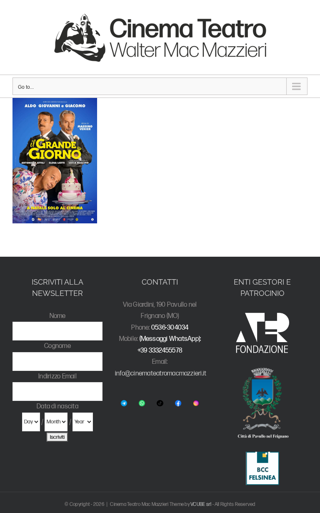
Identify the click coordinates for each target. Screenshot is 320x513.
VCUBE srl (200, 504)
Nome (58, 316)
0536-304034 (170, 328)
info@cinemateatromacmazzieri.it (160, 374)
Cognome (57, 346)
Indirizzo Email (57, 376)
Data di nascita (57, 406)
